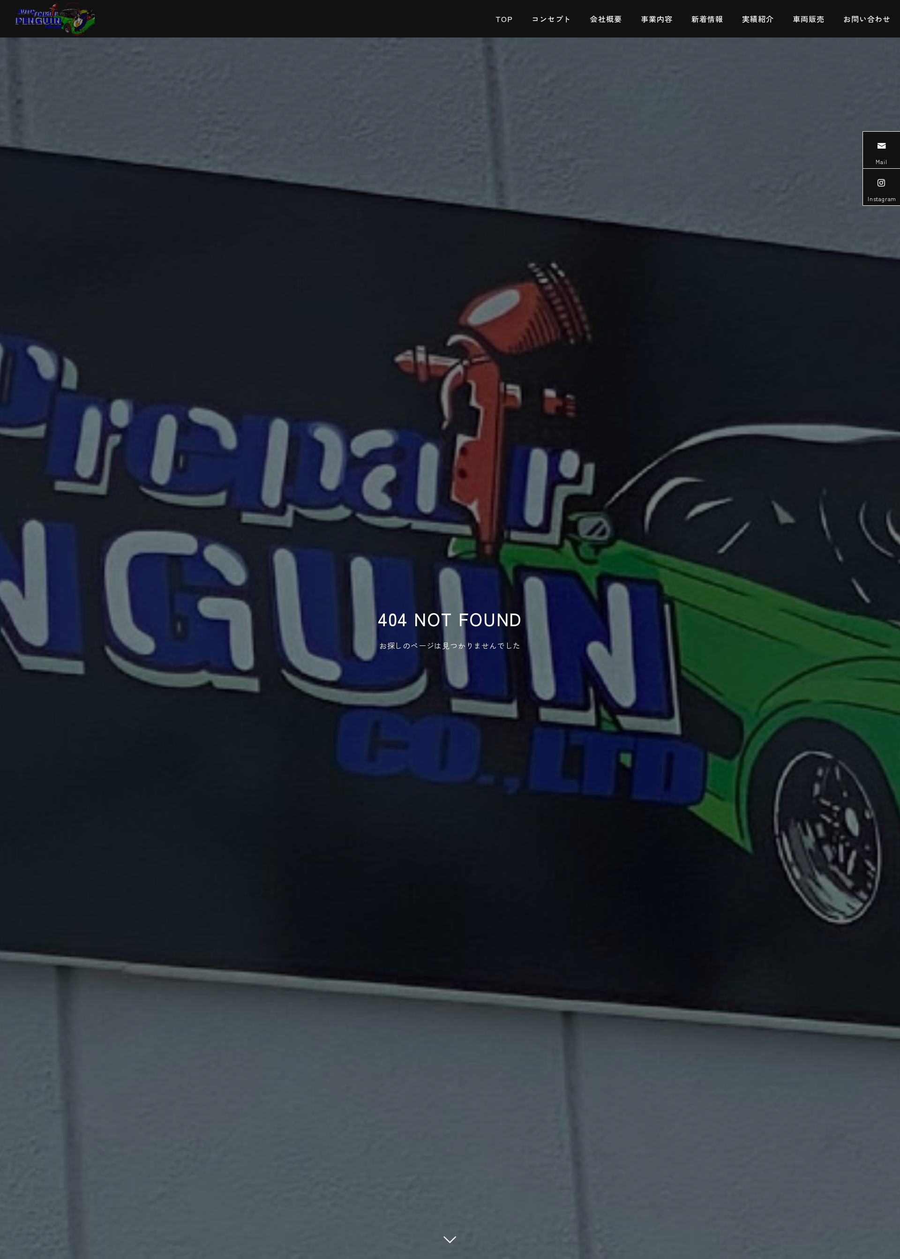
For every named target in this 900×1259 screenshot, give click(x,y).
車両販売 (808, 18)
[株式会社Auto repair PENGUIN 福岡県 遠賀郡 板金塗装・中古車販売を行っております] (55, 18)
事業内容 (656, 18)
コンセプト (551, 18)
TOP (503, 18)
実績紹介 (757, 18)
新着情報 (707, 18)
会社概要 (606, 18)
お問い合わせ (867, 18)
